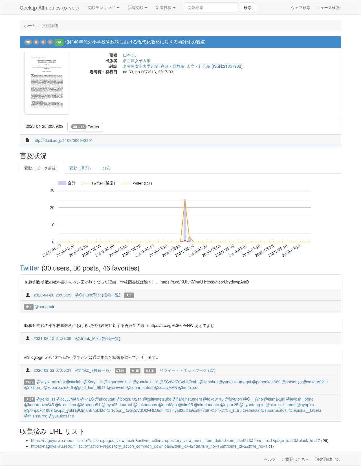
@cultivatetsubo (157, 399)
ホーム (30, 25)
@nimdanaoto (206, 404)
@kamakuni (274, 399)
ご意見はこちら (295, 459)
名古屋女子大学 (137, 60)
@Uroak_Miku (88, 338)
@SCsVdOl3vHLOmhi (179, 381)
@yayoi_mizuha (50, 381)
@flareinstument (187, 399)
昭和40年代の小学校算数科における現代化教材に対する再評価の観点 (135, 41)
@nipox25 (229, 404)
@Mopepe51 (88, 404)
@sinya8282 (177, 410)
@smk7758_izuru (226, 410)
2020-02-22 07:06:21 (52, 370)
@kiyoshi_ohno (300, 399)
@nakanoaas (145, 404)
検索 (248, 7)
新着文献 (135, 7)
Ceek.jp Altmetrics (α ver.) (49, 7)
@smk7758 (199, 410)
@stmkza (251, 410)
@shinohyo (292, 381)
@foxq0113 (213, 399)
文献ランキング (101, 7)
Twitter (86, 126)
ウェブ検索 (301, 7)
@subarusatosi (139, 387)
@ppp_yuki (64, 410)
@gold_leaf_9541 (90, 387)
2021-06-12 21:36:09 (52, 338)
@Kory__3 (92, 381)
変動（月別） (81, 168)
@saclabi (74, 381)
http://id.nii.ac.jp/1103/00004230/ (63, 140)
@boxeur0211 (315, 381)
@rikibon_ (33, 387)
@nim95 (185, 404)
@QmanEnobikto (90, 410)
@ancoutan (105, 399)
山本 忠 (129, 55)
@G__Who (253, 399)
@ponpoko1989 (266, 381)
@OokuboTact (88, 295)
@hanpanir (44, 306)
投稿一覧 (111, 295)
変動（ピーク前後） (42, 168)
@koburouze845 (58, 387)
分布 (107, 168)
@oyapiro (305, 404)
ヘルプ (270, 459)
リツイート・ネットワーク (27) (187, 370)
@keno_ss (187, 387)
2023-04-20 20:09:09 (52, 295)
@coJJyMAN (165, 387)
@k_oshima (65, 404)
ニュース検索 (328, 7)
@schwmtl (116, 387)
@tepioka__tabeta (305, 410)
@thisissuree (35, 416)
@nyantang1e (252, 404)
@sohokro (208, 381)
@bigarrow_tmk (118, 381)
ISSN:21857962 (227, 66)
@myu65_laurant (117, 404)
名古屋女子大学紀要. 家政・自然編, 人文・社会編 (166, 66)
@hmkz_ (83, 370)
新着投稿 (164, 7)
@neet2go (167, 404)
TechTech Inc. (327, 459)
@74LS (87, 399)
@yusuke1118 (146, 381)
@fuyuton (233, 399)
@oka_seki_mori (281, 404)
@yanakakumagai (235, 381)
